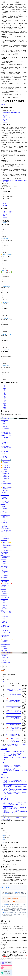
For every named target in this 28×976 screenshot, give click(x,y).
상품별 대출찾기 (7, 212)
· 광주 (4, 394)
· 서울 (4, 386)
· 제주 (4, 408)
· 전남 (4, 404)
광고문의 (5, 214)
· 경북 (4, 405)
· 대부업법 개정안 (9, 755)
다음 (17, 745)
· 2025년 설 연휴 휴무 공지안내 (12, 754)
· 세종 (4, 397)
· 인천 (4, 389)
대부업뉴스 (4, 799)
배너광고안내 (8, 817)
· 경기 (4, 388)
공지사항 (4, 749)
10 (14, 745)
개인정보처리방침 (15, 817)
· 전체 (4, 385)
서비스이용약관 (23, 817)
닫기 (16, 54)
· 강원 (4, 398)
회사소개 (5, 215)
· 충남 (4, 401)
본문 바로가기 (4, 104)
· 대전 (4, 390)
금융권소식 (4, 777)
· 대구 (4, 392)
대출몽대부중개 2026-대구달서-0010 (11, 112)
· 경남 (4, 407)
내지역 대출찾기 (7, 211)
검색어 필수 (4, 185)
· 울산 (4, 396)
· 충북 (4, 400)
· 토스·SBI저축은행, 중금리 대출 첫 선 (14, 810)
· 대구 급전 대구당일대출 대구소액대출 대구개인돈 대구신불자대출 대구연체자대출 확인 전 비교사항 (15, 781)
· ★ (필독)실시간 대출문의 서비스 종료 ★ (15, 753)
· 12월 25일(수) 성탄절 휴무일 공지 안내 (14, 757)
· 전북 (4, 403)
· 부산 (4, 393)
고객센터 (5, 217)
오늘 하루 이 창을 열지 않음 (8, 54)
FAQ (2, 762)
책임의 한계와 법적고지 (6, 819)
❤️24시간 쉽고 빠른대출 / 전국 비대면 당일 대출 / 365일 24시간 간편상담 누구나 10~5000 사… (13, 700)
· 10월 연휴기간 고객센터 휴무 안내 (13, 751)
